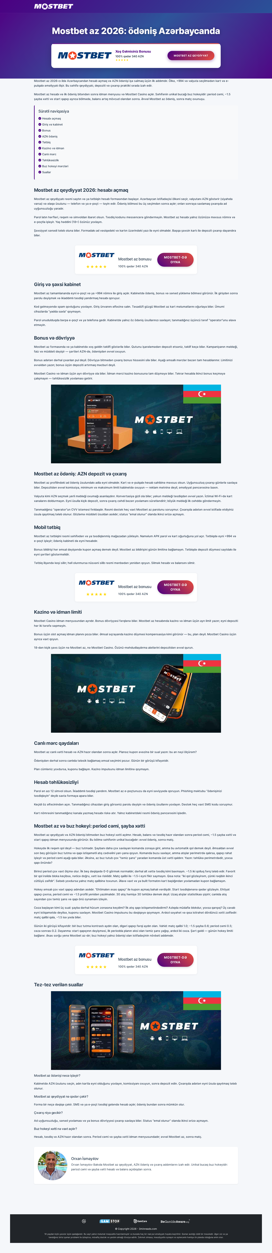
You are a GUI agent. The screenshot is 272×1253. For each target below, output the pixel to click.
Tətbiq (46, 142)
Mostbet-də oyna (175, 260)
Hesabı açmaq (51, 118)
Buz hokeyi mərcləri (55, 166)
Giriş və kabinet (52, 124)
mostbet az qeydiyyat (191, 55)
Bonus (46, 130)
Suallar (46, 172)
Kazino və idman (53, 148)
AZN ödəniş (49, 136)
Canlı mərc (49, 154)
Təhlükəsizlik (50, 160)
